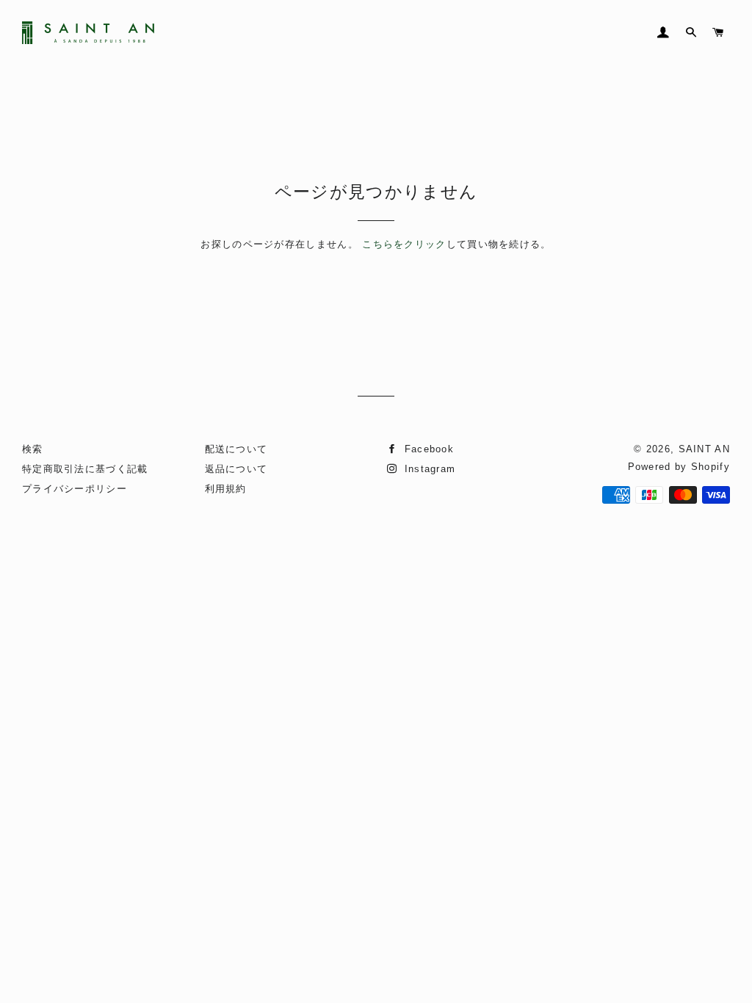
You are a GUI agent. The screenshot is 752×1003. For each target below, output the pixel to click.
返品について (236, 468)
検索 (32, 449)
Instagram (427, 468)
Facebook (427, 449)
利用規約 (226, 488)
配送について (236, 449)
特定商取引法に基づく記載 (85, 468)
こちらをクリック (404, 244)
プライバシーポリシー (74, 488)
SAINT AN (704, 449)
